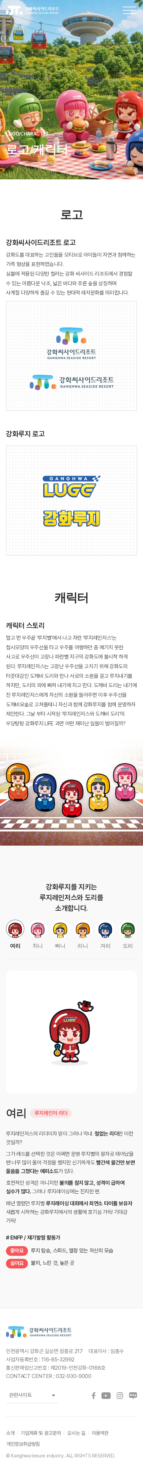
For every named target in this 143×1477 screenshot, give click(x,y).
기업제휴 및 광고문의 (41, 1433)
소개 (10, 1433)
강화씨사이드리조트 (37, 11)
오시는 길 (76, 1433)
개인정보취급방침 (23, 1443)
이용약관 (100, 1433)
